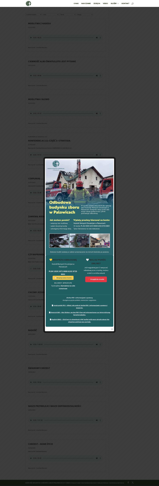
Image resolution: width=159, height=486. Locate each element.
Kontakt (125, 3)
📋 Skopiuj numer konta (63, 278)
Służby (114, 3)
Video (105, 3)
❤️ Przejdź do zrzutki (96, 279)
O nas (76, 3)
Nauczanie (86, 3)
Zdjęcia (96, 3)
